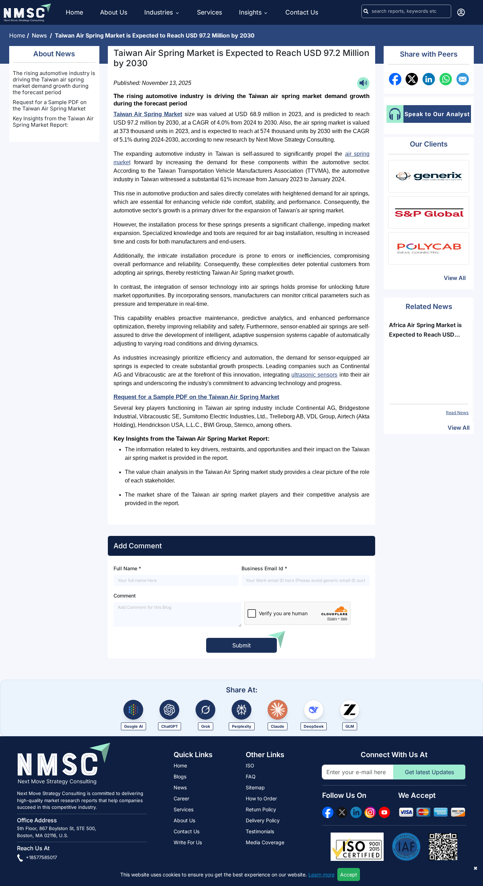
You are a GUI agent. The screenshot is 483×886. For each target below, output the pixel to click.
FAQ (251, 776)
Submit (241, 645)
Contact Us (301, 12)
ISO (250, 765)
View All (455, 277)
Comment (125, 596)
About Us (113, 12)
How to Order (261, 798)
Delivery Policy (263, 820)
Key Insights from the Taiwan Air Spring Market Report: (53, 121)
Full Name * (127, 568)
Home (74, 12)
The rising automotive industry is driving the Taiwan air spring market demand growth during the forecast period (54, 83)
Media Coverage (265, 842)
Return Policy (261, 809)
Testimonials (260, 831)
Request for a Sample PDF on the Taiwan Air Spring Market (50, 105)
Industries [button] (159, 12)
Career (181, 798)
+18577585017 (40, 857)
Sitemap (255, 787)
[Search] (366, 11)
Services (209, 12)
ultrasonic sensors (314, 375)
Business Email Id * (264, 568)
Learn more (321, 874)
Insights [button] (250, 12)
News (41, 35)
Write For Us (188, 842)
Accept (348, 874)
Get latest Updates (429, 772)
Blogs (180, 776)
